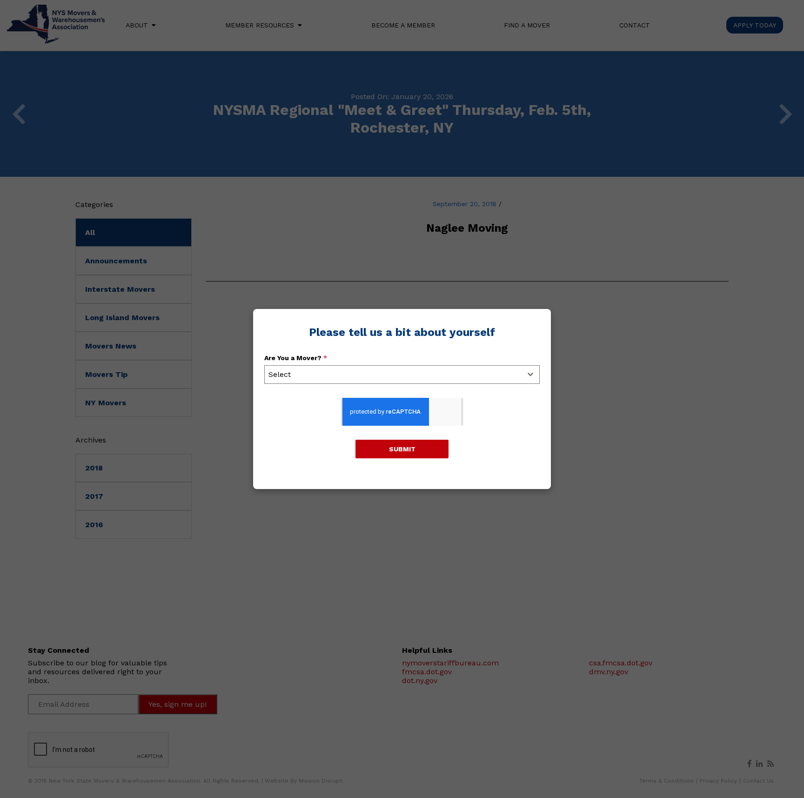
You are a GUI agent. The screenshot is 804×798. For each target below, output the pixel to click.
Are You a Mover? (295, 358)
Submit (402, 449)
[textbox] (393, 374)
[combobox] (402, 374)
